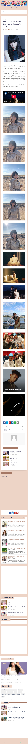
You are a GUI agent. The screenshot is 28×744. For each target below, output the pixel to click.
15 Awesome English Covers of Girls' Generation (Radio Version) (15, 613)
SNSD (15, 692)
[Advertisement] (14, 580)
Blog (11, 742)
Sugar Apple (7, 29)
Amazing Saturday (5, 689)
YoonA (22, 694)
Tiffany (18, 694)
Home (4, 18)
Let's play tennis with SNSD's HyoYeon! (16, 548)
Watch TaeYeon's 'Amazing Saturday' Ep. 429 (15, 452)
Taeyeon (13, 694)
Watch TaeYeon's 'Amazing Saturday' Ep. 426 (15, 463)
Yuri (3, 696)
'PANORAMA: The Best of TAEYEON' (11, 676)
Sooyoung (4, 694)
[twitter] (14, 8)
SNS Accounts (10, 692)
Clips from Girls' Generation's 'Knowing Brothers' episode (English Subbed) (16, 718)
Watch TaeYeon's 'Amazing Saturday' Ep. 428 (15, 458)
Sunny (9, 694)
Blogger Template (22, 742)
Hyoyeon (20, 689)
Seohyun (20, 692)
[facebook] (11, 8)
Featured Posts (14, 689)
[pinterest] (16, 8)
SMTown (3, 692)
